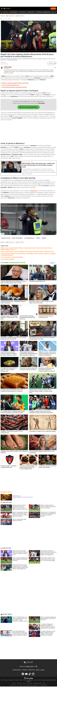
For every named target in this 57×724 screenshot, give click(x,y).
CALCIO (4, 18)
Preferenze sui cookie (37, 683)
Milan (38, 238)
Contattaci (24, 669)
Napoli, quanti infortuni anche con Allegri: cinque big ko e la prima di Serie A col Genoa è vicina (27, 251)
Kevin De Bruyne (17, 238)
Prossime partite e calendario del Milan (12, 257)
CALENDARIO (14, 12)
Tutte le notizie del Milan (7, 259)
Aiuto (44, 683)
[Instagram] (33, 674)
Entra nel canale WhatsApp (29, 107)
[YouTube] (26, 674)
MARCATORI (31, 12)
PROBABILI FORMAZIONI (43, 12)
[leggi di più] (55, 67)
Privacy (24, 683)
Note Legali (19, 683)
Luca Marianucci (29, 238)
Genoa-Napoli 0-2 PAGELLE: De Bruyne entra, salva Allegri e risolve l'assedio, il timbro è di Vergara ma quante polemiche (28, 254)
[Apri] (2, 8)
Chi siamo (14, 683)
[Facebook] (23, 674)
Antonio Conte (5, 238)
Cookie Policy (29, 683)
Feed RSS (37, 669)
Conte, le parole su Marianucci (10, 85)
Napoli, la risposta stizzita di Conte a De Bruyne (15, 83)
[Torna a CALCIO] (2, 12)
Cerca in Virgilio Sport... (27, 666)
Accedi (53, 8)
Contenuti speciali (17, 669)
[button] (55, 12)
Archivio (42, 669)
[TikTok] (29, 674)
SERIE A (9, 18)
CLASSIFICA (22, 12)
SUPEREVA (28, 681)
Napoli (44, 238)
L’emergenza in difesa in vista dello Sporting (14, 87)
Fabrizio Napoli (8, 67)
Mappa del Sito (31, 669)
